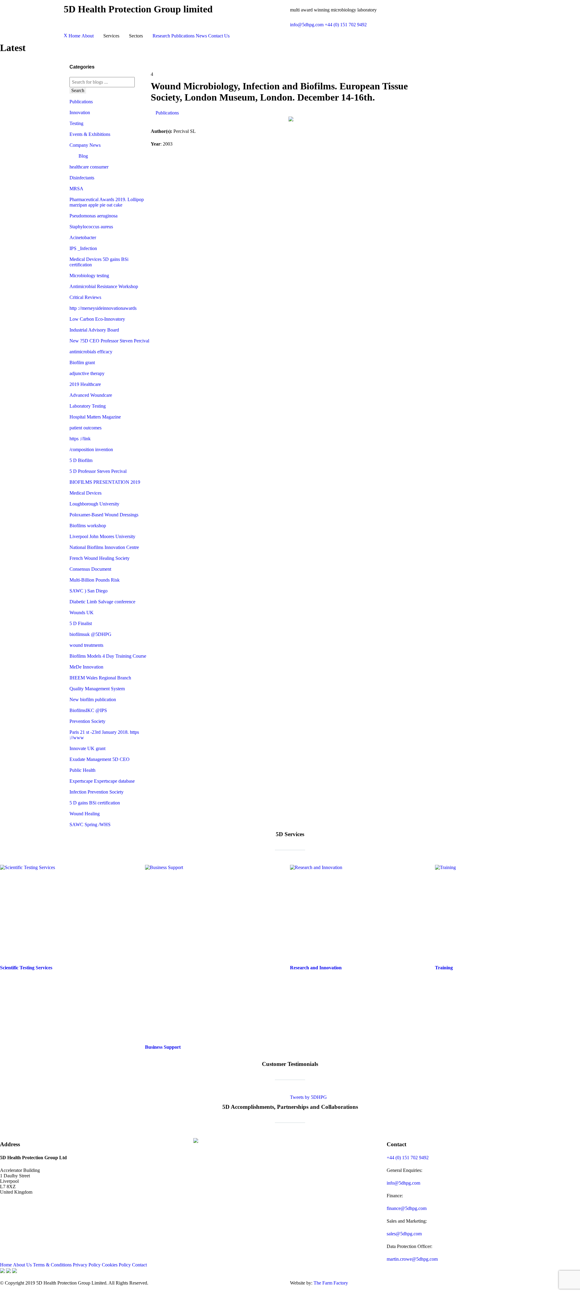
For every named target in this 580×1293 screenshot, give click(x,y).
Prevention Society (87, 721)
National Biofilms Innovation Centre (104, 547)
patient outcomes (85, 427)
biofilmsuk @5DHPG (90, 634)
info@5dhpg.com (307, 24)
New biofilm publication (92, 699)
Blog (83, 156)
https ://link (80, 438)
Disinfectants (81, 177)
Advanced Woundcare (90, 395)
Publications (81, 101)
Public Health (82, 770)
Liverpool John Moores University (102, 536)
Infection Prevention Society (96, 791)
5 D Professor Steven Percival (98, 471)
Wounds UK (81, 612)
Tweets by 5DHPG (308, 1097)
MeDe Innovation (86, 666)
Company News (85, 145)
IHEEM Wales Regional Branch (100, 677)
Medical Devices (85, 493)
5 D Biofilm (80, 460)
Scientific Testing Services (26, 967)
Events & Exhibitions (89, 134)
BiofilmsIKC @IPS (88, 710)
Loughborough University (94, 503)
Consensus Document (90, 569)
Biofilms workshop (87, 525)
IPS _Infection (83, 248)
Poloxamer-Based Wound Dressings (103, 514)
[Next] (568, 1094)
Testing (76, 123)
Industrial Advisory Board (94, 329)
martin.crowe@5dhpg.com (412, 1259)
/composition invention (91, 449)
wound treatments (86, 645)
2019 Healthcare (85, 384)
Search (77, 90)
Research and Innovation (316, 967)
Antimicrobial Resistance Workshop (103, 286)
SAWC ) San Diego (88, 590)
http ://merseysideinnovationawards (103, 308)
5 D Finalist (80, 623)
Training (444, 967)
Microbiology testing (89, 275)
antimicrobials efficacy (90, 351)
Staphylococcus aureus (91, 226)
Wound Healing (84, 813)
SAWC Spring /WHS (90, 824)
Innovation (79, 112)
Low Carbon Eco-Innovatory (97, 319)
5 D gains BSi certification (94, 802)
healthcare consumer (88, 166)
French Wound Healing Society (99, 558)
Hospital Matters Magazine (95, 416)
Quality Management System (97, 688)
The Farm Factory (331, 1282)
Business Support (163, 1047)
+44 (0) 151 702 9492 (346, 24)
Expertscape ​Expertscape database (102, 781)
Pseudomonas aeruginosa (93, 215)
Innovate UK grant (87, 748)
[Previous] (11, 1094)
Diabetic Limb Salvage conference (102, 601)
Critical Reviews (85, 297)
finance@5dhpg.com (407, 1208)
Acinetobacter (82, 237)
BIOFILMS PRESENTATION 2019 (104, 482)
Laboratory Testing (87, 406)
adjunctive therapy (87, 373)
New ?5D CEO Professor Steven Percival (109, 340)
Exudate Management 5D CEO (99, 759)
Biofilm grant (82, 362)
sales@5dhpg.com (404, 1233)
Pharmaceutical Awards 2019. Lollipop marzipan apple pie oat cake (106, 202)
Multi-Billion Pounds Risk (94, 579)
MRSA (76, 188)
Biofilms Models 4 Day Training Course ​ (108, 656)
